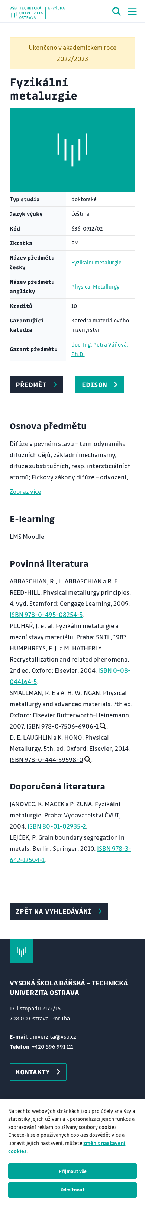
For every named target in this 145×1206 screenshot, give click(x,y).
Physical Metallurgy (95, 286)
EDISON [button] (94, 384)
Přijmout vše (73, 1171)
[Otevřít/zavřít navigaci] (132, 11)
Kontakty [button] (33, 1072)
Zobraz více (25, 491)
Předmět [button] (31, 384)
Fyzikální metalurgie (96, 262)
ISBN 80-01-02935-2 (57, 826)
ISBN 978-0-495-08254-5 (46, 614)
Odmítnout (73, 1190)
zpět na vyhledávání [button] (53, 911)
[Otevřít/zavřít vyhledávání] (116, 12)
